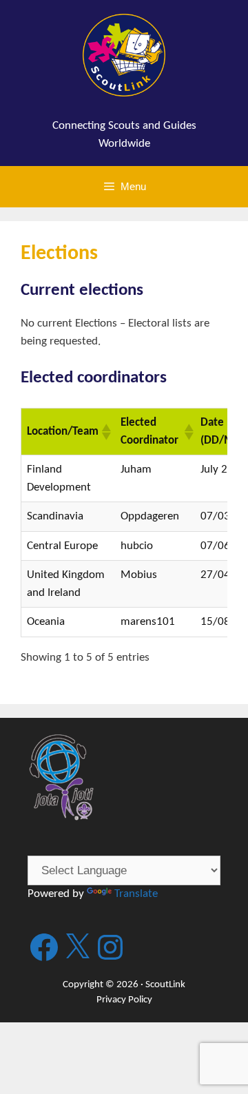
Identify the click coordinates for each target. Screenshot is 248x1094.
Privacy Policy (124, 1000)
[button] (105, 432)
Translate (136, 894)
